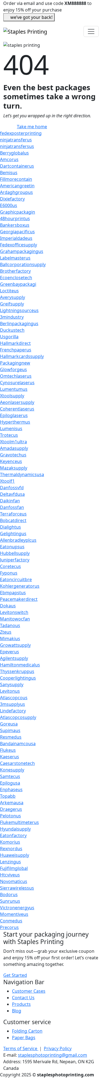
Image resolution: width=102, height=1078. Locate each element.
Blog (16, 1011)
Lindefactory (13, 711)
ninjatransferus (16, 140)
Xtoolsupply (12, 396)
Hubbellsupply (15, 553)
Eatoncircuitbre (16, 579)
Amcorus (9, 159)
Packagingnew (15, 363)
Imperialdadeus (16, 238)
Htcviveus (10, 875)
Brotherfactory (15, 271)
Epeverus (9, 652)
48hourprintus (15, 218)
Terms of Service (20, 1048)
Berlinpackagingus (19, 324)
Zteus (5, 632)
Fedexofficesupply (18, 245)
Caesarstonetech (17, 763)
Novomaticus (13, 881)
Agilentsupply (14, 658)
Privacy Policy (58, 1048)
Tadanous (10, 625)
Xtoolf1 (7, 481)
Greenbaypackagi (18, 284)
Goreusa (9, 724)
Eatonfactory (13, 835)
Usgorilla (9, 337)
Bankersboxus (14, 225)
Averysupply (12, 297)
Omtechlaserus (16, 376)
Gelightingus (13, 534)
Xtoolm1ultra (13, 442)
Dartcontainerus (17, 166)
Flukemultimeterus (19, 822)
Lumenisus (11, 429)
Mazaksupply (13, 468)
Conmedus (11, 921)
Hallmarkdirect (15, 343)
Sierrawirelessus (17, 888)
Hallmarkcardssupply (22, 356)
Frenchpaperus (15, 350)
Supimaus (10, 730)
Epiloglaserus (14, 415)
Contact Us (23, 998)
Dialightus (10, 527)
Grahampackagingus (21, 251)
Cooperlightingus (18, 678)
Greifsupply (12, 304)
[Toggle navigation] (91, 31)
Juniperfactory (14, 560)
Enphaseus (11, 789)
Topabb (8, 796)
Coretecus (10, 566)
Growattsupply (15, 645)
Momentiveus (14, 914)
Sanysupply (11, 684)
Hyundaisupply (15, 829)
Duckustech (12, 330)
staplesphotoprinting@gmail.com (52, 1055)
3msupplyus (12, 704)
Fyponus (8, 573)
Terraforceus (13, 514)
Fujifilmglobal (14, 868)
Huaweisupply (14, 855)
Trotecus (9, 435)
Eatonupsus (12, 547)
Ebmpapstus (13, 593)
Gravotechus (13, 455)
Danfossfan (12, 507)
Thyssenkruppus (17, 671)
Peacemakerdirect (19, 599)
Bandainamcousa (18, 744)
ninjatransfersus (17, 146)
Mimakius (10, 639)
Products (21, 1004)
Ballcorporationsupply (23, 264)
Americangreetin (17, 186)
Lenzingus (10, 862)
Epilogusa (10, 783)
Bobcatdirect (13, 520)
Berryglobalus (14, 153)
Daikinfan (10, 501)
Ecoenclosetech (16, 278)
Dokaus (8, 606)
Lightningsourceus (19, 310)
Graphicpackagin (17, 212)
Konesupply (12, 770)
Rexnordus (11, 849)
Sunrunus (10, 901)
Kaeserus (9, 757)
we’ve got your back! (31, 17)
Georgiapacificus (17, 232)
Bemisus (8, 173)
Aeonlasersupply (17, 402)
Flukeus (8, 750)
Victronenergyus (17, 908)
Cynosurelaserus (17, 383)
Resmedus (10, 737)
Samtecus (10, 776)
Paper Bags (23, 1038)
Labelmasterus (15, 258)
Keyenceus (11, 461)
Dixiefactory (12, 199)
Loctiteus (9, 291)
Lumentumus (13, 389)
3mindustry (12, 317)
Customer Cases (28, 991)
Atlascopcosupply (18, 717)
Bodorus (9, 894)
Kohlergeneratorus (19, 586)
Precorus (9, 927)
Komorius (10, 842)
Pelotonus (10, 816)
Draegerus (11, 809)
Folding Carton (27, 1031)
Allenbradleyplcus (18, 540)
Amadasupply (14, 448)
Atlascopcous (13, 698)
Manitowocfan (15, 619)
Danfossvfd (12, 488)
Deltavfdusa (12, 494)
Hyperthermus (15, 422)
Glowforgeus (13, 369)
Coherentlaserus (17, 409)
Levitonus (10, 691)
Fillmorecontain (16, 179)
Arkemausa (11, 803)
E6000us (8, 205)
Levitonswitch (14, 612)
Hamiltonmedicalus (20, 665)
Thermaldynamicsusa (22, 474)
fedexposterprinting (21, 133)
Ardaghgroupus (16, 192)
